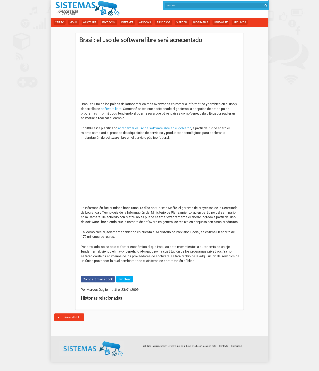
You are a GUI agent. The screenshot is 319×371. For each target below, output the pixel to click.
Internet (127, 22)
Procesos (163, 22)
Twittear (124, 279)
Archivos (240, 22)
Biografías (200, 22)
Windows (145, 22)
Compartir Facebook (98, 279)
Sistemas (87, 8)
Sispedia (182, 22)
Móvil (73, 22)
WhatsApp (90, 22)
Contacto (223, 346)
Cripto (59, 22)
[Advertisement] (108, 73)
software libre (111, 109)
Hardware (221, 22)
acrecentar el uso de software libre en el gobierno (154, 128)
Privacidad (236, 346)
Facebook (109, 22)
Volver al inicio (72, 317)
